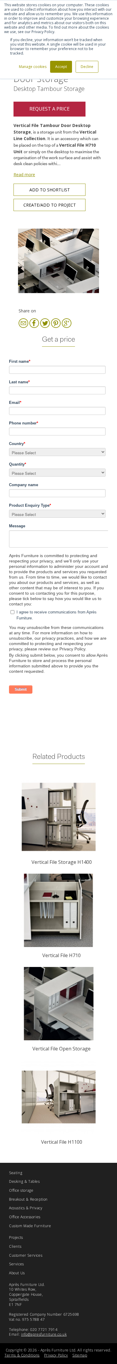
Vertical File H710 (61, 955)
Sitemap (79, 1355)
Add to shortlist (49, 190)
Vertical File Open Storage (61, 1048)
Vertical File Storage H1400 (62, 862)
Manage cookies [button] (32, 66)
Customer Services (25, 1255)
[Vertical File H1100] (58, 1097)
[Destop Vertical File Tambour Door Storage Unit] (58, 261)
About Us (17, 1272)
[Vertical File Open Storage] (58, 1003)
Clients (15, 1246)
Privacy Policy (56, 1355)
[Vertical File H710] (58, 910)
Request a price (49, 109)
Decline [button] (87, 66)
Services (16, 1264)
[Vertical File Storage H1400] (58, 817)
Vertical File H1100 (61, 1142)
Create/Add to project (49, 205)
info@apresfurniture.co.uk (44, 1334)
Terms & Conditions (22, 1355)
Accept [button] (61, 66)
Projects (16, 1237)
